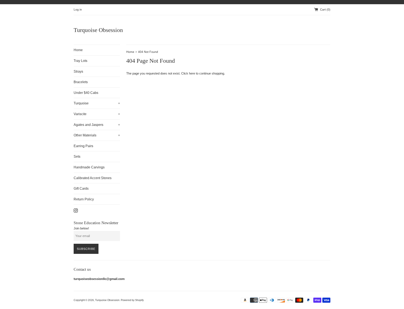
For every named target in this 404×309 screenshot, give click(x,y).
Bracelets (81, 82)
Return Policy (84, 199)
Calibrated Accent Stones (93, 178)
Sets (77, 156)
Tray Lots (80, 61)
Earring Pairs (83, 146)
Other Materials (97, 135)
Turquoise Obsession (98, 30)
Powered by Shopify (132, 300)
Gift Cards (81, 188)
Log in (78, 9)
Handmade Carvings (89, 167)
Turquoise (97, 103)
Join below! (81, 228)
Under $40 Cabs (86, 93)
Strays (78, 71)
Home (78, 50)
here (192, 73)
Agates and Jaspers (97, 125)
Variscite (97, 114)
